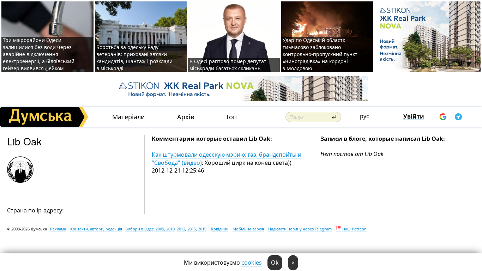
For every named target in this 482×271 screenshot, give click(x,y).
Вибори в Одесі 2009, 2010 (150, 228)
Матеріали (128, 117)
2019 (202, 228)
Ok (275, 262)
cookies (251, 262)
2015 (191, 228)
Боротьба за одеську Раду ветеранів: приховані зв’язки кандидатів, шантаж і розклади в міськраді (134, 58)
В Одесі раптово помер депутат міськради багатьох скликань (227, 65)
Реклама (58, 228)
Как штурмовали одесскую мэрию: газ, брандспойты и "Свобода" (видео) (226, 158)
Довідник (219, 228)
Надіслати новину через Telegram (300, 228)
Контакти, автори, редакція (96, 228)
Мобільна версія (248, 228)
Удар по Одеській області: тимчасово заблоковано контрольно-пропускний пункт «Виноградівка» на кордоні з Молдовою (320, 54)
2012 (181, 228)
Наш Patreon (354, 228)
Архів (185, 117)
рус (364, 116)
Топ (231, 117)
